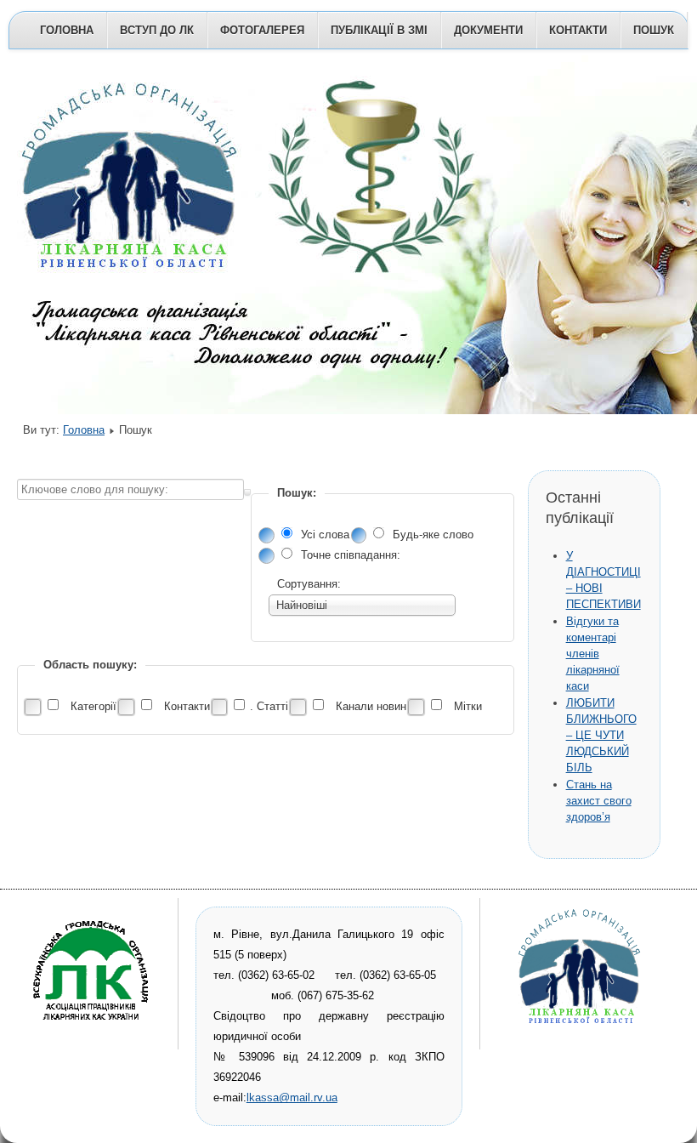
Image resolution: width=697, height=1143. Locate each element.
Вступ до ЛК (157, 30)
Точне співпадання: (350, 555)
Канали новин (371, 706)
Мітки (466, 706)
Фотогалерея (262, 30)
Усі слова (327, 534)
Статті (272, 706)
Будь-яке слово (433, 534)
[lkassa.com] (93, 1030)
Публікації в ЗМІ (379, 30)
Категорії (93, 706)
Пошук (653, 30)
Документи (488, 30)
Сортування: (309, 583)
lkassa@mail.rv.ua (291, 1097)
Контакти (578, 30)
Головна (67, 30)
